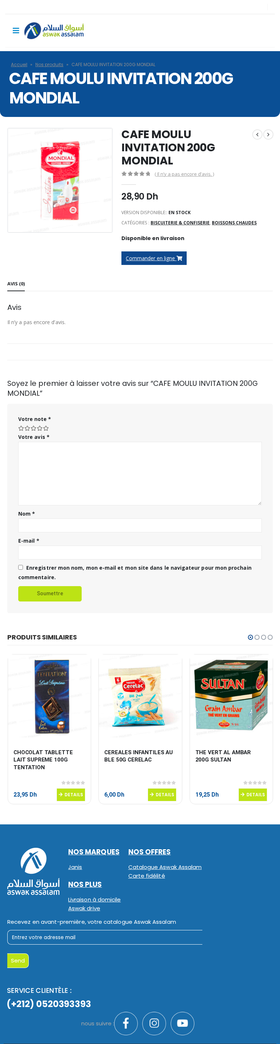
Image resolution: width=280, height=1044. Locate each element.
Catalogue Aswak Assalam (165, 867)
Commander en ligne (151, 258)
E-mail (28, 540)
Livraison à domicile (94, 899)
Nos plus (85, 884)
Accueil (19, 64)
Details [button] (74, 794)
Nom (26, 513)
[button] (250, 637)
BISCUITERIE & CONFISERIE (180, 223)
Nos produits (49, 64)
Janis (75, 867)
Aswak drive (84, 908)
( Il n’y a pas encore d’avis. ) (184, 174)
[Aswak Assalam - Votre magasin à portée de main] (53, 30)
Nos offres (149, 852)
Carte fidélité (146, 876)
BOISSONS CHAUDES (234, 223)
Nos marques (94, 852)
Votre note (34, 418)
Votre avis (34, 436)
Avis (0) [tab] (16, 283)
